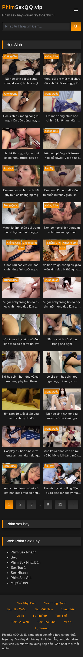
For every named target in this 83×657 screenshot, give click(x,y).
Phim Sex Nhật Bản (25, 562)
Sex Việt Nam (44, 609)
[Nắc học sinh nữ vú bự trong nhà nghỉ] (62, 324)
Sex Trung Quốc (55, 603)
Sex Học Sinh (46, 622)
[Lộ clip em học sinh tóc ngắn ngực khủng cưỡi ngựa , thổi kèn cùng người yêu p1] (62, 362)
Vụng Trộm (69, 609)
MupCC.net (19, 583)
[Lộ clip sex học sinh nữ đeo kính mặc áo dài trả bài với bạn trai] (21, 324)
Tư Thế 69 (40, 615)
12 (60, 504)
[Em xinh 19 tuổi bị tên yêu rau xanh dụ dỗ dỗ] (21, 399)
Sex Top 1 (18, 567)
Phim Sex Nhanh (23, 552)
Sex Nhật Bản (26, 603)
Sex (14, 557)
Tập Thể (61, 615)
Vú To (20, 615)
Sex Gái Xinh (20, 622)
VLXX (68, 622)
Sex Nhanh (19, 573)
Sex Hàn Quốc (16, 609)
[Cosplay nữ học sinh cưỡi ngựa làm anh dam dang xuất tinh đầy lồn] (21, 436)
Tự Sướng (42, 628)
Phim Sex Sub (21, 578)
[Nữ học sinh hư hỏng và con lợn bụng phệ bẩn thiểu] (21, 362)
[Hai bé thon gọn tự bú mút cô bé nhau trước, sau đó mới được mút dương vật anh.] (21, 138)
